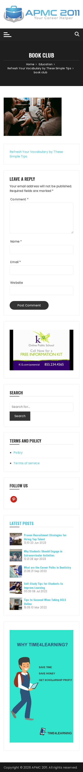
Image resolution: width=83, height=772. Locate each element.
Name (16, 241)
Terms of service (26, 463)
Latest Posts (22, 523)
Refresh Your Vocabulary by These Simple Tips (36, 154)
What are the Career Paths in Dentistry (47, 567)
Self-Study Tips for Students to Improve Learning (43, 585)
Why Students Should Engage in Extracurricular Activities (43, 553)
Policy (18, 452)
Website (16, 282)
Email (15, 262)
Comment (19, 199)
